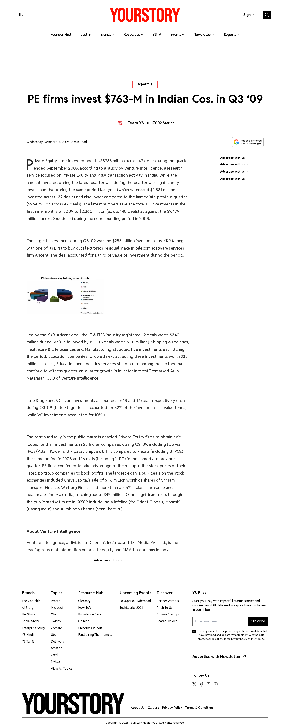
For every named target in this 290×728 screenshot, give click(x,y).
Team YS (136, 123)
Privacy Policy (172, 708)
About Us (137, 708)
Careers (153, 708)
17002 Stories (163, 123)
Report (143, 84)
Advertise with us (106, 560)
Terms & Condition (199, 708)
